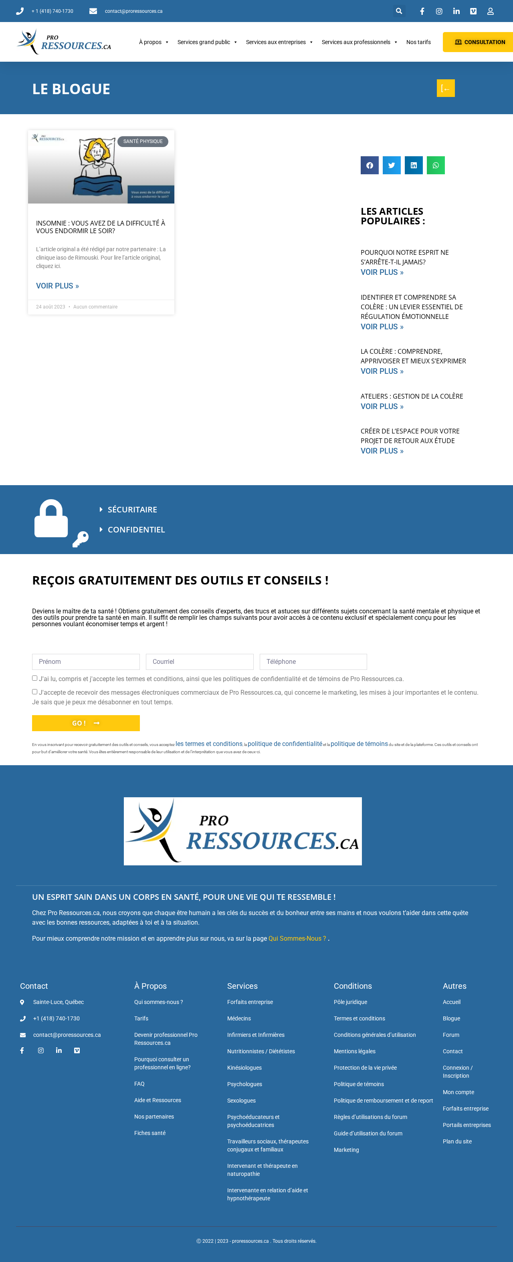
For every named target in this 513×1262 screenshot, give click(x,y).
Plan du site (457, 1141)
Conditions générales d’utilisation (375, 1035)
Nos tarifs (418, 42)
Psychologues (244, 1084)
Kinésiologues (244, 1067)
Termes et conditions (359, 1018)
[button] (399, 11)
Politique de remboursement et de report (383, 1100)
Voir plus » (57, 285)
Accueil (451, 1002)
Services (242, 986)
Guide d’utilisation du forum (368, 1133)
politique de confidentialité (285, 744)
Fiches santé (150, 1133)
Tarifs (141, 1018)
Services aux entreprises (276, 42)
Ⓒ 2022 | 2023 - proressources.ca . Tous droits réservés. (256, 1241)
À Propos (150, 986)
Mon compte (458, 1092)
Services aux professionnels (356, 42)
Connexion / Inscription (458, 1071)
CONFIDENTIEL (136, 529)
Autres (455, 986)
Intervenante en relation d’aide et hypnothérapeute (267, 1194)
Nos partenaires (154, 1116)
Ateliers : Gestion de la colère (412, 396)
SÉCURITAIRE (132, 509)
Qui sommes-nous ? (158, 1002)
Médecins (239, 1018)
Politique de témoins (359, 1084)
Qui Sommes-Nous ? (297, 938)
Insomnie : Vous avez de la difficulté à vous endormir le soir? (100, 227)
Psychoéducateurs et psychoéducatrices (253, 1121)
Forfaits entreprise (250, 1002)
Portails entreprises (467, 1125)
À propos (150, 42)
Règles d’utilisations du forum (370, 1117)
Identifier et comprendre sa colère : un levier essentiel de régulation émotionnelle (412, 307)
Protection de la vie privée (365, 1067)
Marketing (346, 1150)
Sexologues (241, 1100)
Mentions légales (355, 1051)
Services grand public (204, 42)
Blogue (451, 1018)
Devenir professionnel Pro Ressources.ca (166, 1039)
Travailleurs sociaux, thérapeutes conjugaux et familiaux (268, 1145)
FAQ (139, 1084)
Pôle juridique (350, 1002)
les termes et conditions (209, 744)
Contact (34, 986)
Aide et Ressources (157, 1100)
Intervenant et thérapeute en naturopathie (262, 1170)
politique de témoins (359, 744)
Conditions (353, 986)
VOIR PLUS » (382, 272)
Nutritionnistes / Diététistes (261, 1051)
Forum (451, 1035)
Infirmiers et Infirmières (256, 1035)
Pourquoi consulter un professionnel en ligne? (162, 1063)
